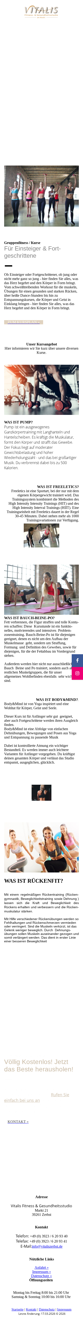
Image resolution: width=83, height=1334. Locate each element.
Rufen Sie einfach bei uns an (36, 1097)
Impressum (64, 1309)
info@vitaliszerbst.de (47, 1246)
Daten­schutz (47, 1309)
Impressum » (41, 1272)
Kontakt (31, 1309)
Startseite (18, 1309)
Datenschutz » (41, 1276)
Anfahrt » (42, 1267)
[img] (41, 12)
